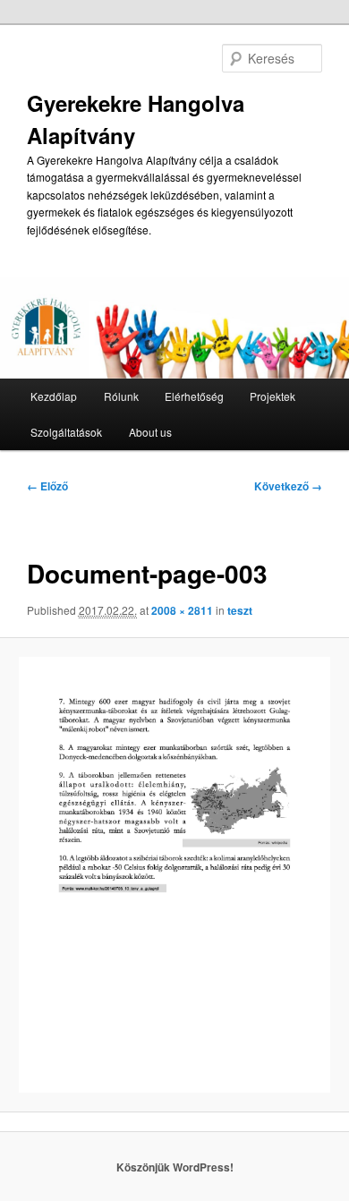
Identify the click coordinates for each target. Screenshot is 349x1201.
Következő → (288, 486)
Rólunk (121, 396)
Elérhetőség (194, 396)
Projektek (272, 396)
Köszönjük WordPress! (175, 1167)
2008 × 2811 (182, 610)
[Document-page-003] (174, 874)
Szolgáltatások (66, 431)
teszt (239, 610)
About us (150, 431)
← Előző (47, 486)
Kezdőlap (53, 396)
